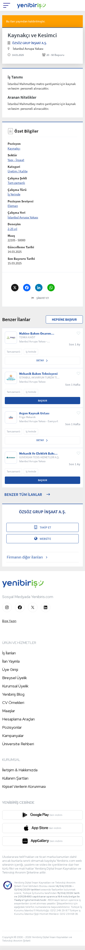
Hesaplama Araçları (18, 719)
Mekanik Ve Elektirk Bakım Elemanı (38, 453)
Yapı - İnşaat (16, 160)
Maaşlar (8, 710)
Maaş (11, 235)
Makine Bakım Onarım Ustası (35, 333)
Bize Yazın (9, 621)
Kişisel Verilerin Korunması (24, 786)
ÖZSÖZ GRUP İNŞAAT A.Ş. (29, 43)
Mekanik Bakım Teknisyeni (38, 374)
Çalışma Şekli (17, 178)
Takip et (45, 527)
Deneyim (14, 224)
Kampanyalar (13, 735)
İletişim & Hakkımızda (19, 769)
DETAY (40, 360)
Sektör (12, 155)
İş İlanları (9, 652)
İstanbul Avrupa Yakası (23, 217)
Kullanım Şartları (15, 778)
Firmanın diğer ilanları (25, 557)
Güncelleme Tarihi (21, 247)
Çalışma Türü (17, 190)
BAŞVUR (42, 400)
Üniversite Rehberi (18, 743)
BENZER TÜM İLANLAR (23, 494)
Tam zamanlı (16, 183)
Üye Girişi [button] (10, 669)
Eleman (13, 206)
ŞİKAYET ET (42, 298)
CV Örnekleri (13, 702)
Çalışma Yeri (16, 212)
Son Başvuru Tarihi (21, 259)
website (45, 539)
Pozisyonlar (12, 727)
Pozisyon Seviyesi (20, 201)
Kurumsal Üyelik (15, 685)
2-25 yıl (12, 229)
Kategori (14, 167)
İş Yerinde (14, 194)
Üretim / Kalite (17, 171)
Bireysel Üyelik (14, 677)
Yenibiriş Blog (13, 694)
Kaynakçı (14, 148)
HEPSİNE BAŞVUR (64, 319)
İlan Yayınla (11, 661)
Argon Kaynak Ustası (34, 413)
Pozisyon (14, 144)
